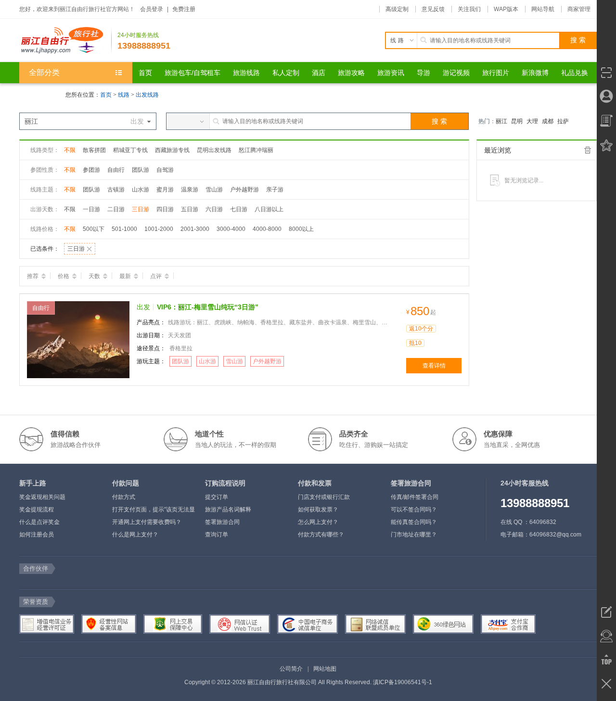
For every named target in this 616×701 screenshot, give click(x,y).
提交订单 (216, 497)
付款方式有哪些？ (321, 534)
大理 (532, 121)
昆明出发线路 (214, 150)
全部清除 (587, 150)
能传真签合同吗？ (414, 522)
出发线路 (147, 94)
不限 (70, 150)
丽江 (501, 121)
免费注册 (183, 9)
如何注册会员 (36, 534)
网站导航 (542, 9)
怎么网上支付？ (318, 522)
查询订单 (216, 534)
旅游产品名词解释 (228, 509)
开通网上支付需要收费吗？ (146, 522)
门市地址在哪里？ (414, 534)
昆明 (517, 121)
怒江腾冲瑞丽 (256, 150)
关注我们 (469, 9)
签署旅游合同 (222, 522)
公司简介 (291, 668)
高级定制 (397, 9)
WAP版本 (506, 9)
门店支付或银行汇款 (324, 497)
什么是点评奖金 (39, 522)
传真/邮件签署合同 (414, 497)
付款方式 (123, 497)
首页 (106, 94)
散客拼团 (94, 150)
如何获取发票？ (318, 509)
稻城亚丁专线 (130, 150)
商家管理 (578, 9)
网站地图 (324, 668)
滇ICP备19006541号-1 (402, 682)
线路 (124, 94)
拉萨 (563, 121)
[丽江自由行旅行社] (65, 40)
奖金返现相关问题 (42, 497)
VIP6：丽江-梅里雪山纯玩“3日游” (207, 307)
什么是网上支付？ (135, 534)
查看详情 (434, 365)
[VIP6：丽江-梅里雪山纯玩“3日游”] (78, 339)
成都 (547, 121)
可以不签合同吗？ (414, 509)
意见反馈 (433, 9)
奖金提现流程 (36, 509)
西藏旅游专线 (172, 150)
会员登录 (151, 9)
